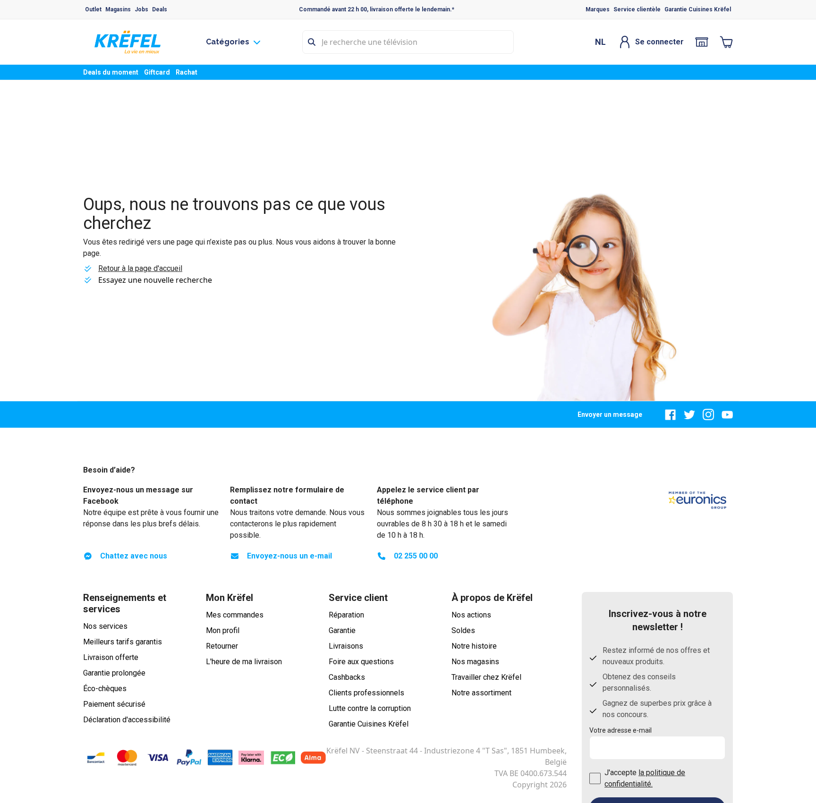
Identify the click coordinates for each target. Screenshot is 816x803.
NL (600, 42)
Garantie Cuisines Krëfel (697, 9)
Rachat (186, 72)
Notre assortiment (481, 692)
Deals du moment (110, 72)
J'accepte (644, 778)
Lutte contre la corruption (370, 708)
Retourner (222, 646)
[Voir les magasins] (701, 42)
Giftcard (157, 72)
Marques (598, 9)
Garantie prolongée (114, 672)
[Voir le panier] (726, 42)
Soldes (463, 630)
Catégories (227, 41)
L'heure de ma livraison (244, 661)
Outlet (93, 9)
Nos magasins (475, 661)
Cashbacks (347, 677)
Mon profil (222, 630)
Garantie (342, 630)
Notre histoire (474, 646)
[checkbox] (595, 778)
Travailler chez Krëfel (486, 677)
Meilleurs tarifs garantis (122, 641)
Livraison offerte (110, 657)
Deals (159, 9)
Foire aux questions (361, 661)
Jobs (141, 9)
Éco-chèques (105, 688)
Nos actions (471, 614)
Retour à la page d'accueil (140, 268)
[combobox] (408, 42)
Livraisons (346, 646)
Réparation (346, 614)
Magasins (118, 9)
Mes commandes (235, 614)
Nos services (105, 626)
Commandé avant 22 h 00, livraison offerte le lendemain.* (376, 9)
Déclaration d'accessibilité (126, 719)
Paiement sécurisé (114, 704)
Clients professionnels (366, 692)
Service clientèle (637, 9)
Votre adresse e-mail (620, 730)
